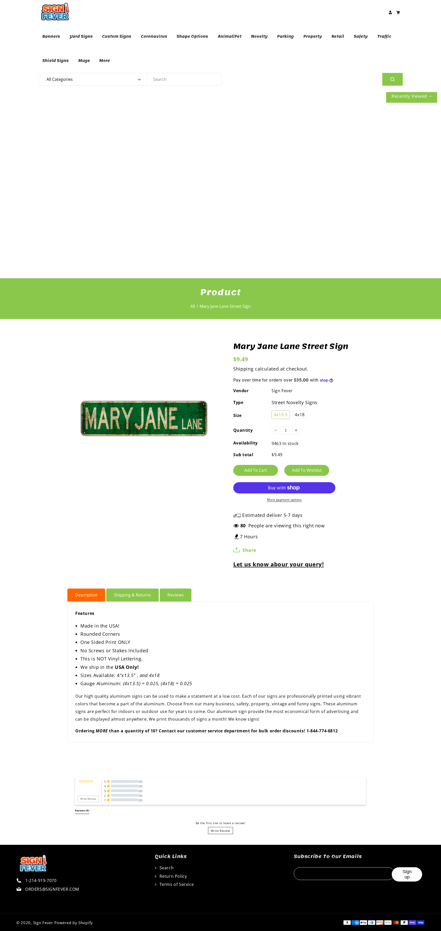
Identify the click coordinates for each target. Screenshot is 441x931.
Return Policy (172, 876)
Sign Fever (282, 390)
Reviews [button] (82, 810)
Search (166, 868)
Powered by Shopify (73, 922)
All (192, 306)
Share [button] (249, 550)
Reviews (175, 595)
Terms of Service (176, 884)
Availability (245, 443)
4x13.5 (281, 414)
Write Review (220, 831)
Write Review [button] (88, 798)
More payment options (284, 500)
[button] (398, 12)
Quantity (243, 430)
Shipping (243, 369)
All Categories (59, 79)
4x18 (300, 414)
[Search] (392, 79)
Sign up (407, 874)
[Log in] (390, 12)
